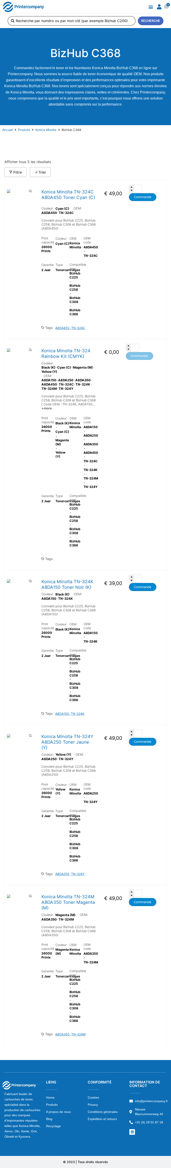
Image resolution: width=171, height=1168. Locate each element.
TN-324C (78, 328)
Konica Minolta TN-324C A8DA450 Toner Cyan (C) (68, 194)
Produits (24, 130)
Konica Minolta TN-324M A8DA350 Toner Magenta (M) (68, 902)
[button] (150, 6)
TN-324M (78, 1034)
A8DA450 (62, 328)
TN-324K (77, 714)
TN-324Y (78, 874)
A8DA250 (62, 874)
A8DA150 (62, 714)
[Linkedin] (132, 1132)
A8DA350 (62, 1034)
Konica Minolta (45, 130)
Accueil (7, 130)
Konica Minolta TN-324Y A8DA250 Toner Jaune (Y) (67, 742)
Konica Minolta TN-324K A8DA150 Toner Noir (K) (67, 584)
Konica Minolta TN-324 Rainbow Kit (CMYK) (65, 353)
